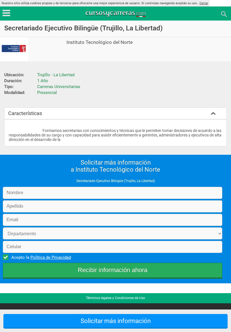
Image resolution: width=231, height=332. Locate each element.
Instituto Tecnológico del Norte (99, 42)
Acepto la (41, 257)
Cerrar (203, 3)
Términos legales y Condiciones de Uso (115, 298)
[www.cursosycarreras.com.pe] (116, 13)
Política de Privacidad (50, 257)
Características (25, 113)
